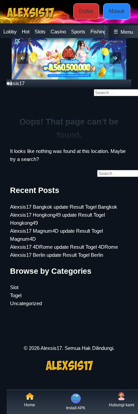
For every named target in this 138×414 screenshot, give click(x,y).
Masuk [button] (117, 11)
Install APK (75, 408)
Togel (15, 295)
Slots (40, 31)
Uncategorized (26, 303)
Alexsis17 (51, 348)
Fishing (98, 31)
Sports (78, 31)
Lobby (10, 31)
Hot (25, 31)
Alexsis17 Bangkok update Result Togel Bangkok (63, 207)
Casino (58, 31)
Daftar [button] (86, 11)
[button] (22, 58)
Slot (14, 287)
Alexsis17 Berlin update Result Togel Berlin (56, 255)
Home (29, 405)
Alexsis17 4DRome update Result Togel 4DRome (64, 247)
